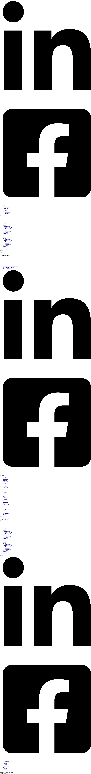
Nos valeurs (5, 493)
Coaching (7, 229)
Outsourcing (8, 231)
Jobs (4, 234)
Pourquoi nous (6, 497)
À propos (5, 492)
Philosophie (5, 495)
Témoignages (5, 233)
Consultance (8, 226)
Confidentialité (6, 509)
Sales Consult (5, 232)
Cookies (4, 510)
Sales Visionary (8, 227)
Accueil (4, 223)
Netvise (7, 519)
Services (4, 225)
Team (4, 496)
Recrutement (8, 228)
